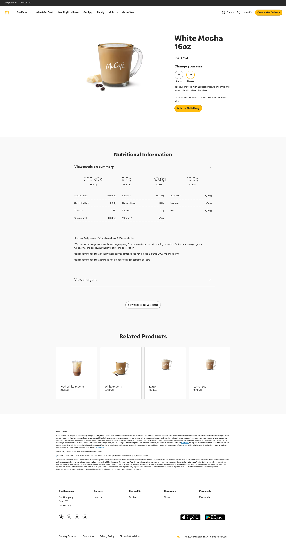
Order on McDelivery (268, 12)
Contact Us (185, 443)
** (56, 456)
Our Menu (22, 12)
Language (9, 3)
